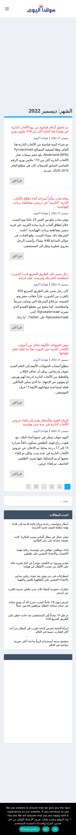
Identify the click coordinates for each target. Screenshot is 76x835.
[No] (70, 819)
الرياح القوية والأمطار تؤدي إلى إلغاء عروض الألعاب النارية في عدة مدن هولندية (40, 422)
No (46, 829)
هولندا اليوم (41, 138)
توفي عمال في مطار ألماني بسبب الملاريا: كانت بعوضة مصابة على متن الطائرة (41, 538)
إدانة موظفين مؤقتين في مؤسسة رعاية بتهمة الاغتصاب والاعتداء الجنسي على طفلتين (42, 551)
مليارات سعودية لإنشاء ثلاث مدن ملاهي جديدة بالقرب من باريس (38, 590)
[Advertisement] (38, 63)
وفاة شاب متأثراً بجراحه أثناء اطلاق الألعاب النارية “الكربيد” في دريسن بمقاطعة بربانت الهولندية (40, 202)
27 (36, 486)
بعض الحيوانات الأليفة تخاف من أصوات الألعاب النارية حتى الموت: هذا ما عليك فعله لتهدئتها (40, 349)
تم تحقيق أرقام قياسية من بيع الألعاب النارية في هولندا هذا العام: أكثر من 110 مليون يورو (39, 129)
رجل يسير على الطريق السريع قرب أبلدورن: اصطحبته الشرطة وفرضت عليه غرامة (39, 276)
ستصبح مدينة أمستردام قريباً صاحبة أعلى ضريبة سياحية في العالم (41, 642)
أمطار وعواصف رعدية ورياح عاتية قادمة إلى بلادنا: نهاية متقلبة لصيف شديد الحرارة (40, 525)
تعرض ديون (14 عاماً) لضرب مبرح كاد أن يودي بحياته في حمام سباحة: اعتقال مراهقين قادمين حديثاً (38, 603)
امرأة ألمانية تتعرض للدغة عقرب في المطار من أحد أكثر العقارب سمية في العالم (39, 629)
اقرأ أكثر (17, 181)
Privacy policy (29, 829)
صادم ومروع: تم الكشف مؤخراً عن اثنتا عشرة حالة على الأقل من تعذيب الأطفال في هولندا (39, 564)
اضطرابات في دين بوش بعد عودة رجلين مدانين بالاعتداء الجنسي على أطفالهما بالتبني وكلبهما (41, 577)
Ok (55, 829)
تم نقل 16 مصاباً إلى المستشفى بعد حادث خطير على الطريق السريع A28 (38, 616)
